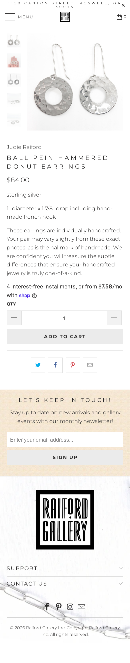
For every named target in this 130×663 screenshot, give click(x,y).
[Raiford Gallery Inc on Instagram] (71, 607)
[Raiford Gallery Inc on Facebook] (47, 607)
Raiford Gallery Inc (45, 627)
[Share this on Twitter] (38, 365)
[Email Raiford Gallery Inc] (82, 607)
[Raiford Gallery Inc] (65, 16)
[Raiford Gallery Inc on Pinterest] (59, 607)
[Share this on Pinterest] (73, 365)
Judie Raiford (24, 147)
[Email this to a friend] (90, 365)
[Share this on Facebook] (55, 365)
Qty (11, 303)
